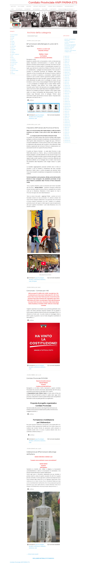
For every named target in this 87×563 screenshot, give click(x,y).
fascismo (12, 47)
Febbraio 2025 (67, 85)
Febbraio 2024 (67, 101)
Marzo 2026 (67, 64)
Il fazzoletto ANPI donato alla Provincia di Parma (43, 128)
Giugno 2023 (67, 114)
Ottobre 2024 (67, 90)
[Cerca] (75, 32)
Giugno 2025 (67, 78)
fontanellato (13, 49)
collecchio (13, 42)
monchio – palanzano (15, 54)
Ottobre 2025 (67, 72)
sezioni (28, 6)
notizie (13, 6)
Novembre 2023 (68, 106)
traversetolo (13, 68)
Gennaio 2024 (67, 103)
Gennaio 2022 (67, 138)
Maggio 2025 (67, 80)
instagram (36, 9)
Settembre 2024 (68, 91)
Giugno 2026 (67, 59)
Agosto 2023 (67, 111)
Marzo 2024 (67, 99)
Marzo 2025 (67, 83)
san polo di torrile (14, 62)
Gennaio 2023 (67, 122)
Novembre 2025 (68, 70)
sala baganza (13, 60)
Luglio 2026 (67, 57)
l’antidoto (52, 9)
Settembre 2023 (68, 109)
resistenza (31, 118)
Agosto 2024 (67, 93)
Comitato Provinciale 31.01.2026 (37, 378)
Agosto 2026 (67, 56)
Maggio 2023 (67, 116)
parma (12, 57)
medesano (43, 546)
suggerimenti (69, 6)
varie (35, 118)
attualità (31, 116)
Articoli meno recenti (32, 554)
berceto (12, 38)
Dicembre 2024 (67, 88)
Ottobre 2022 (67, 127)
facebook (28, 9)
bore (35, 116)
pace (12, 55)
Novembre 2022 (68, 125)
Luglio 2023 (67, 112)
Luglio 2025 (67, 77)
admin (29, 40)
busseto (12, 41)
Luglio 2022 (67, 130)
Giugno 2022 (67, 132)
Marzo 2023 (67, 119)
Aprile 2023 (67, 117)
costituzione (39, 116)
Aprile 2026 (67, 62)
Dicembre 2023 (67, 104)
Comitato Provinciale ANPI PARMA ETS (53, 2)
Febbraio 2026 (67, 65)
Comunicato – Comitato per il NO (38, 290)
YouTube (44, 9)
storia (12, 67)
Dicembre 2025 (67, 69)
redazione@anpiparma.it (67, 9)
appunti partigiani (39, 6)
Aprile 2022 (67, 133)
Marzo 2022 (67, 135)
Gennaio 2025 (67, 86)
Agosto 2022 (67, 129)
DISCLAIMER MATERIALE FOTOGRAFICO (43, 558)
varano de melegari (14, 70)
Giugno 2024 (67, 96)
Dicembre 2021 (67, 140)
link (12, 9)
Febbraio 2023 (67, 120)
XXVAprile (19, 9)
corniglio (12, 44)
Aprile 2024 (67, 98)
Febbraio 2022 (67, 137)
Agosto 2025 (67, 75)
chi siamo (21, 6)
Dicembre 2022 (67, 124)
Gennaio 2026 (67, 67)
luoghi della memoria (55, 6)
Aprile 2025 (67, 82)
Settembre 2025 (68, 73)
